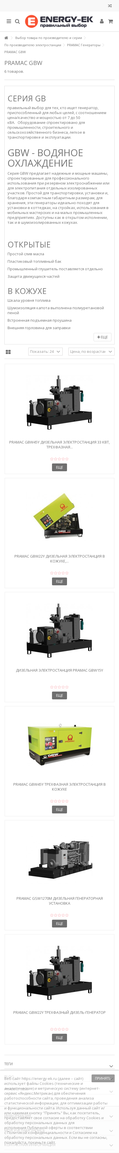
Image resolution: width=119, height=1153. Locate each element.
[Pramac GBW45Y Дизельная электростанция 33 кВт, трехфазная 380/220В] (59, 402)
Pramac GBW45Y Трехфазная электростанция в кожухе (59, 787)
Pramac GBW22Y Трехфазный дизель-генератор (59, 1012)
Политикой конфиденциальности (37, 1132)
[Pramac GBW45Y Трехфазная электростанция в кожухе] (59, 745)
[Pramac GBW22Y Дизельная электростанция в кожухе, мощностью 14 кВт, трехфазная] (59, 516)
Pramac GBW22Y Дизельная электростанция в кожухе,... (59, 559)
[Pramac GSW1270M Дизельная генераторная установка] (59, 859)
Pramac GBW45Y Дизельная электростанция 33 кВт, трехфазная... (59, 444)
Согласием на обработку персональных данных (50, 1135)
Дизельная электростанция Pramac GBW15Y (59, 670)
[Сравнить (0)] (110, 6)
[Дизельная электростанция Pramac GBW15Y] (59, 630)
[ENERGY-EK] (59, 21)
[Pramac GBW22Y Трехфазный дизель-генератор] (59, 973)
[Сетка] (8, 352)
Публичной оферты (45, 1127)
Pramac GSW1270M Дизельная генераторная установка (59, 901)
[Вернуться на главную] (6, 38)
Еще (104, 337)
